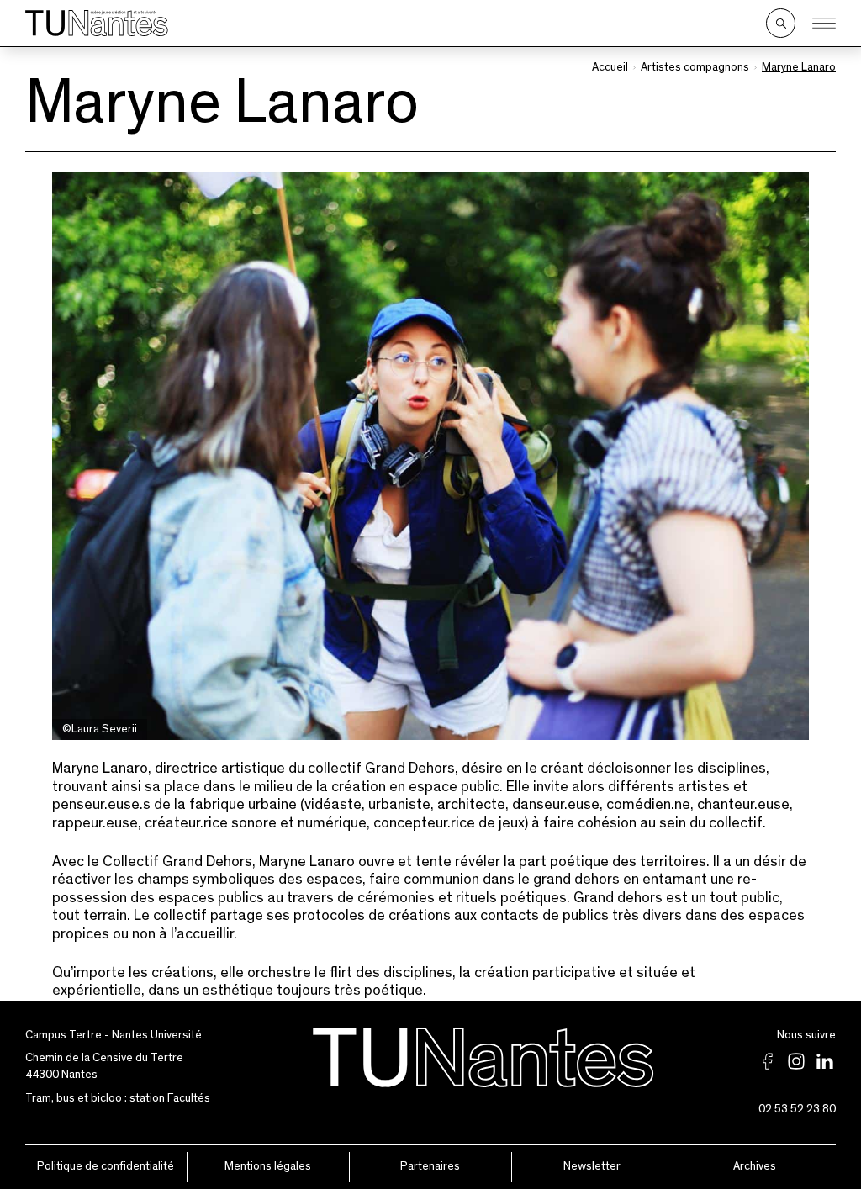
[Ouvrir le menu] (824, 23)
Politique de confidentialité (105, 1166)
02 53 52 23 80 (797, 1109)
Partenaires (430, 1166)
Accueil (610, 67)
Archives (754, 1166)
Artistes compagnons (695, 67)
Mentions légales (267, 1166)
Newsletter (592, 1166)
